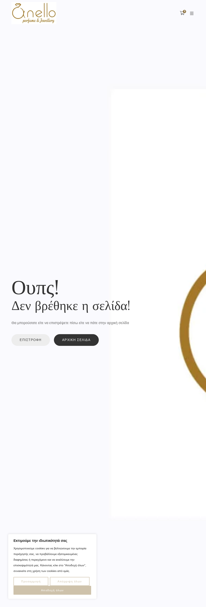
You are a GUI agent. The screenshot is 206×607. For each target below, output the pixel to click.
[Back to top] (195, 596)
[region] (52, 566)
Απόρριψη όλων (70, 581)
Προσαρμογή (31, 581)
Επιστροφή (31, 340)
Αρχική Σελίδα (76, 340)
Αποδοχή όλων (52, 590)
